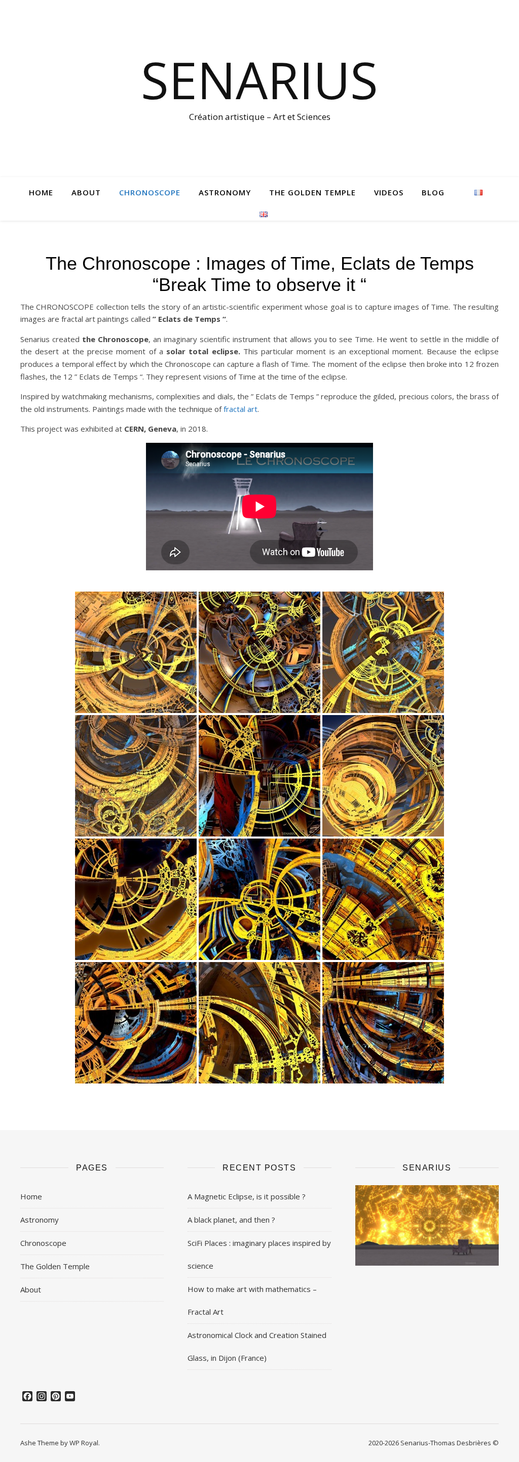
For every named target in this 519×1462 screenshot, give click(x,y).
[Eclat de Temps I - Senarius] (136, 652)
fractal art (240, 409)
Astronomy (225, 192)
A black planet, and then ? (231, 1220)
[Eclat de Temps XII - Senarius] (383, 1022)
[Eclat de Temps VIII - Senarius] (259, 899)
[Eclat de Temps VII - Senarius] (136, 899)
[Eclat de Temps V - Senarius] (259, 776)
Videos (388, 192)
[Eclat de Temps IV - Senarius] (136, 776)
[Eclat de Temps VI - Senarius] (383, 776)
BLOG (433, 192)
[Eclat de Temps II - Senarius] (259, 652)
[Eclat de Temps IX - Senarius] (383, 899)
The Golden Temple (312, 192)
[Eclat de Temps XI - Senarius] (259, 1022)
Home (41, 192)
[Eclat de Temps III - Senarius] (383, 652)
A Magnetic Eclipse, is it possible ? (247, 1196)
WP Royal (83, 1442)
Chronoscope (149, 192)
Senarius (259, 79)
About (86, 192)
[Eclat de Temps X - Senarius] (136, 1022)
